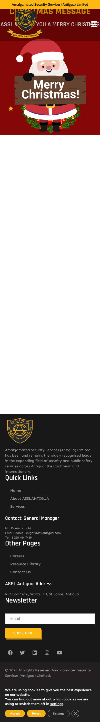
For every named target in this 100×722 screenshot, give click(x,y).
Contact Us (20, 572)
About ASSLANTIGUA (29, 498)
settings (56, 704)
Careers (17, 556)
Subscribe (23, 633)
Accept (15, 713)
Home (15, 490)
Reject (36, 713)
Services (17, 506)
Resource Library (25, 564)
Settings (58, 713)
